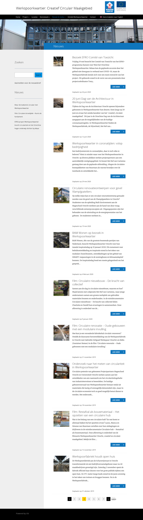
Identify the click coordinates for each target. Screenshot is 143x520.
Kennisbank (44, 17)
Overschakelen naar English (113, 17)
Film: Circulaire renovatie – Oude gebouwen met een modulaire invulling (98, 327)
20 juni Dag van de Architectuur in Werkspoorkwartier (93, 100)
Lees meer (116, 87)
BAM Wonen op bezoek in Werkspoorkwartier (88, 234)
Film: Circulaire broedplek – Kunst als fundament (28, 115)
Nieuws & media (58, 17)
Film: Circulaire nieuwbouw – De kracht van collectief (98, 282)
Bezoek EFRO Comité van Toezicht (92, 57)
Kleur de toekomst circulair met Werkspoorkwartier (26, 106)
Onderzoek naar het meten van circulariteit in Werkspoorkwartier (98, 365)
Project (25, 17)
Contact (93, 17)
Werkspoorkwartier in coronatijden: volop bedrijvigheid (97, 145)
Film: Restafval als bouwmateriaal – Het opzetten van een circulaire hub (95, 413)
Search (38, 75)
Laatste (113, 499)
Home (18, 17)
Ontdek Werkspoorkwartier (78, 17)
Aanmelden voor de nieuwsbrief (28, 83)
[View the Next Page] (108, 499)
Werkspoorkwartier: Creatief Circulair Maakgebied (54, 8)
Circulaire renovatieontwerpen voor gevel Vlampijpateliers (97, 189)
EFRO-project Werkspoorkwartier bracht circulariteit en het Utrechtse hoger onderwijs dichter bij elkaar (28, 125)
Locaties (35, 17)
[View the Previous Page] (69, 499)
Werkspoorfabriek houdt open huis (93, 456)
